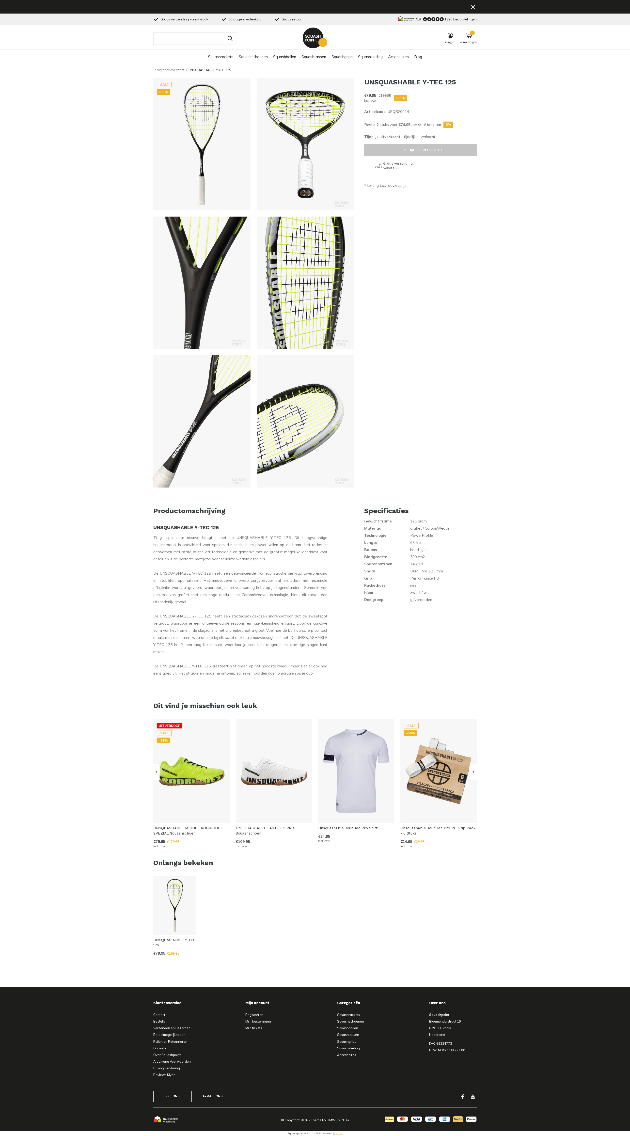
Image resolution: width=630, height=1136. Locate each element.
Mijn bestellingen (258, 1021)
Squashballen (284, 56)
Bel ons (172, 1096)
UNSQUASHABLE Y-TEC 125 (174, 942)
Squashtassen (313, 56)
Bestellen (160, 1021)
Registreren (254, 1015)
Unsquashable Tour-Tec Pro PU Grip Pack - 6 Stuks (437, 831)
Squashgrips (342, 56)
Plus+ (345, 1120)
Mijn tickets (253, 1028)
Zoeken (230, 38)
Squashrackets (220, 56)
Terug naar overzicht (168, 70)
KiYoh (339, 1133)
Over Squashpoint (167, 1055)
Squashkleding (370, 56)
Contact (159, 1015)
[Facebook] (462, 1096)
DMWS (332, 1120)
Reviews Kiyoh (164, 1075)
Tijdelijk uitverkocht (420, 150)
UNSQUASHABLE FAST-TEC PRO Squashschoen (265, 831)
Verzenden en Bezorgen (171, 1028)
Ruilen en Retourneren (170, 1041)
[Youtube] (473, 1096)
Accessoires (398, 56)
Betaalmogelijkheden (169, 1035)
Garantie (160, 1048)
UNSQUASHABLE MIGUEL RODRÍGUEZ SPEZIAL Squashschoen (188, 831)
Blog (418, 56)
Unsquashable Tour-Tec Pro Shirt (348, 828)
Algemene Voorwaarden (172, 1061)
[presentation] (156, 772)
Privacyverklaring (166, 1068)
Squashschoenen (253, 56)
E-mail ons (213, 1096)
